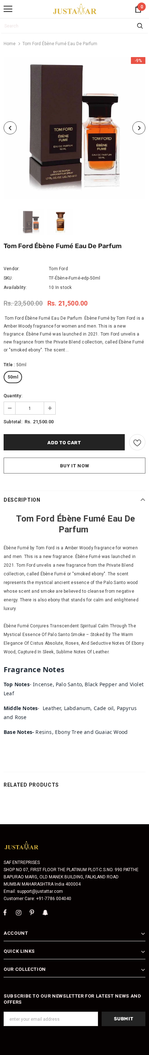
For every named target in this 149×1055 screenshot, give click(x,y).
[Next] (138, 127)
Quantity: (13, 395)
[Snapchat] (45, 912)
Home (10, 43)
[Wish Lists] (137, 442)
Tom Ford (58, 268)
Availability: (15, 287)
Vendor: (12, 268)
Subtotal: (13, 421)
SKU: (8, 278)
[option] (74, 128)
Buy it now (74, 465)
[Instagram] (18, 912)
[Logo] (75, 8)
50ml (13, 377)
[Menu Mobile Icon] (8, 9)
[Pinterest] (31, 912)
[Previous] (10, 127)
